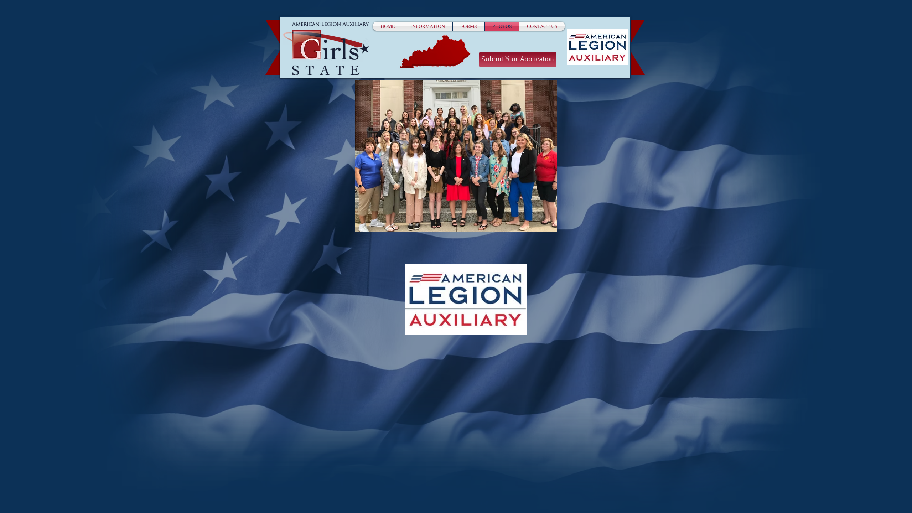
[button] (427, 26)
